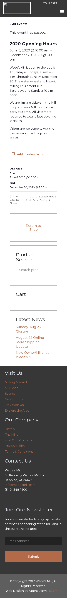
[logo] (17, 8)
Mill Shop (11, 388)
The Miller (12, 434)
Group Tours (14, 399)
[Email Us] (25, 499)
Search (46, 270)
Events (10, 393)
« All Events (18, 24)
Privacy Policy (15, 446)
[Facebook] (17, 499)
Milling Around (16, 382)
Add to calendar (28, 154)
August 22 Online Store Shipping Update (30, 342)
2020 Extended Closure (14, 199)
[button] (62, 11)
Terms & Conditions (19, 451)
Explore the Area (17, 410)
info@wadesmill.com (20, 485)
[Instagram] (8, 499)
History (10, 429)
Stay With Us (14, 405)
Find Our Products (18, 440)
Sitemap (55, 590)
